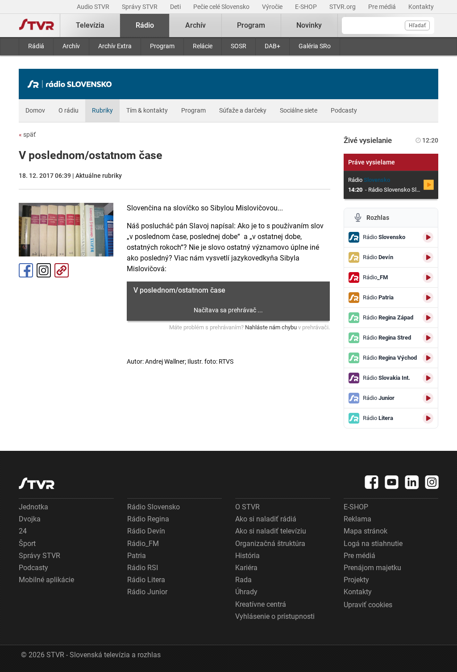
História (247, 555)
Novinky (309, 25)
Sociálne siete (298, 110)
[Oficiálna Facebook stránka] (372, 482)
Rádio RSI (142, 567)
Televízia (90, 25)
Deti (176, 6)
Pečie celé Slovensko (222, 6)
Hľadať (417, 25)
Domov (35, 110)
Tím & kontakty (147, 110)
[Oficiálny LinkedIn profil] (412, 482)
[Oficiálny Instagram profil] (432, 482)
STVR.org (343, 6)
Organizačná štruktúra (270, 543)
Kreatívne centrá (260, 604)
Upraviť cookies (368, 605)
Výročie (273, 6)
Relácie (202, 46)
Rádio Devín (146, 531)
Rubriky (102, 110)
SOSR (238, 46)
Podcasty (344, 110)
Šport (27, 543)
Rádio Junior (147, 592)
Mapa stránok (365, 531)
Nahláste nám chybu (271, 327)
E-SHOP (306, 6)
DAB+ (272, 46)
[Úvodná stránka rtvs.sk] (36, 25)
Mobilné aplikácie (46, 579)
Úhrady (246, 592)
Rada (243, 579)
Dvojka (30, 519)
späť (27, 134)
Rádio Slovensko (153, 507)
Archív (71, 46)
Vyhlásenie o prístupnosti (275, 616)
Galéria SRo (315, 46)
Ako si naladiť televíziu (270, 531)
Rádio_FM (143, 543)
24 (23, 531)
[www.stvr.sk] (36, 483)
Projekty (356, 579)
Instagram (44, 270)
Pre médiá (382, 6)
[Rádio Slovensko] (72, 84)
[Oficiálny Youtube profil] (392, 482)
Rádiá (36, 46)
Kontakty (421, 6)
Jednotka (33, 507)
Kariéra (246, 567)
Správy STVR (140, 6)
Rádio (145, 25)
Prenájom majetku (372, 567)
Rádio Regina (148, 519)
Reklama (357, 519)
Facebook (26, 270)
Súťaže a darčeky (242, 110)
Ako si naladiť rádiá (265, 519)
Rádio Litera (146, 579)
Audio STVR (94, 6)
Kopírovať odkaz (61, 270)
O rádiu (68, 110)
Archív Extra (115, 46)
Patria (136, 555)
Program (162, 46)
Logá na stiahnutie (373, 543)
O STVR (247, 507)
